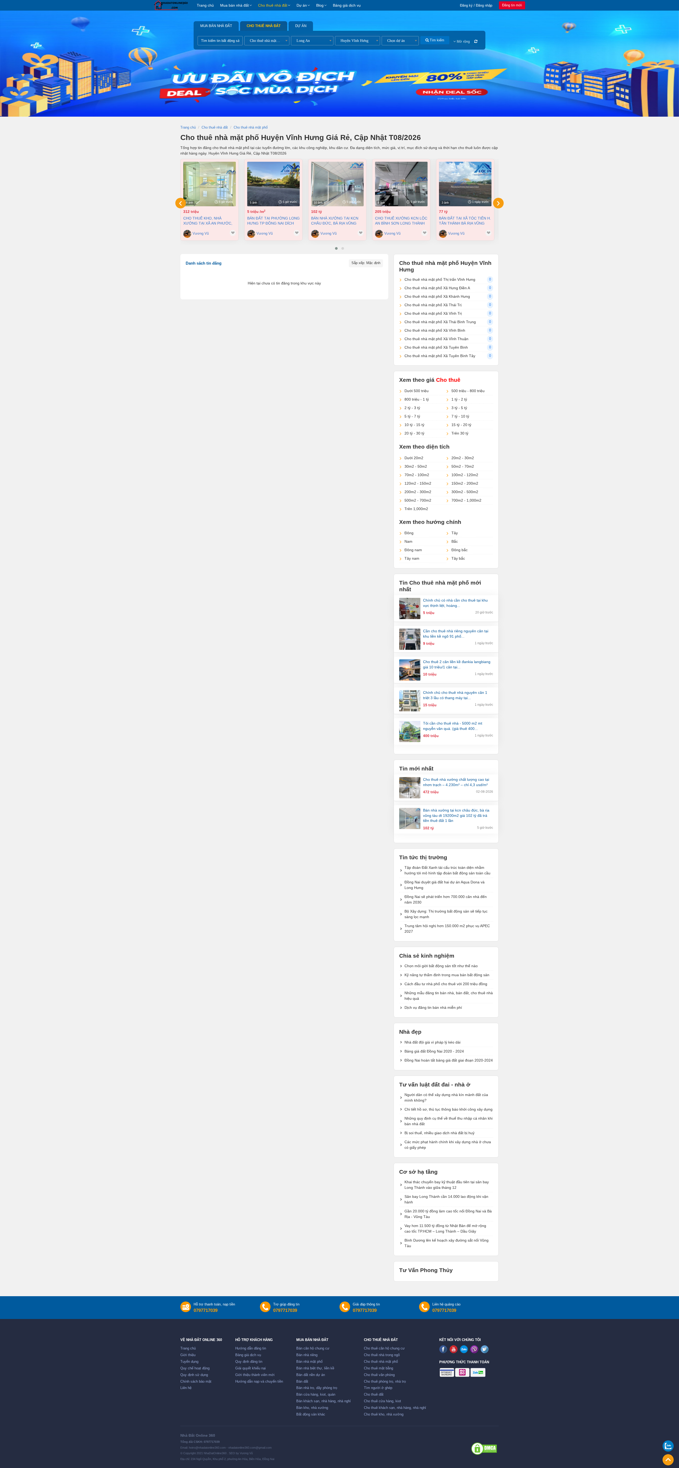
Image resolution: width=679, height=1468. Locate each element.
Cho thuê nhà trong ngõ (382, 1355)
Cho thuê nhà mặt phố (381, 1362)
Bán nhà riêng (306, 1355)
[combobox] (266, 40)
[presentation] (180, 203)
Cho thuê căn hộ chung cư (384, 1348)
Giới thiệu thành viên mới (255, 1375)
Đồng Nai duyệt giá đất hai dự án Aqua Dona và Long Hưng (444, 885)
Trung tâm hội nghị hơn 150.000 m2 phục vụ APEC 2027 (447, 929)
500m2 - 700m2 (417, 500)
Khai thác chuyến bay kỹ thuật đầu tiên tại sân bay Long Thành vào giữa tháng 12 (446, 1185)
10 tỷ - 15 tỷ (414, 425)
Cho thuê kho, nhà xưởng (383, 1414)
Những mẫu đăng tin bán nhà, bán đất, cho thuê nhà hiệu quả (448, 996)
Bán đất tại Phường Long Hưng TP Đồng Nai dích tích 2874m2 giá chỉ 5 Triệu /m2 (273, 220)
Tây (454, 533)
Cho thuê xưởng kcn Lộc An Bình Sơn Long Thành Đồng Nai (401, 220)
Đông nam (413, 550)
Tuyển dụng (189, 1362)
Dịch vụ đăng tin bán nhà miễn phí (433, 1007)
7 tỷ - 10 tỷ (460, 416)
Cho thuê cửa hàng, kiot (382, 1401)
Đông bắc (459, 550)
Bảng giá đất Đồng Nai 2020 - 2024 (434, 1051)
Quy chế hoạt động (195, 1368)
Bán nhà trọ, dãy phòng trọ (316, 1388)
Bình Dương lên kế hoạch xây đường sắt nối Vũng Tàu (446, 1243)
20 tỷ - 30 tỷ (414, 433)
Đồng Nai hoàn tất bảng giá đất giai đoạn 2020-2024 (448, 1060)
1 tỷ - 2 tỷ (459, 399)
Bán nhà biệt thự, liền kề (315, 1368)
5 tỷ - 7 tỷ (412, 416)
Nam (408, 541)
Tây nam (411, 558)
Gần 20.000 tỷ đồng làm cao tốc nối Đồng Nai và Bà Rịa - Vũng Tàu (448, 1214)
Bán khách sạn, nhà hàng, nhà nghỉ (323, 1401)
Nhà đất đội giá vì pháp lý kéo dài (432, 1042)
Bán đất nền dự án (310, 1375)
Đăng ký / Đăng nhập (476, 5)
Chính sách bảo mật (195, 1381)
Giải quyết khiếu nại (250, 1368)
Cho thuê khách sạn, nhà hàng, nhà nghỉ (395, 1408)
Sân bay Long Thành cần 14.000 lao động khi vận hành (446, 1199)
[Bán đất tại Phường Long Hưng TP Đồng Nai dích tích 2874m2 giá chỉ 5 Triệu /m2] (273, 184)
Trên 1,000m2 (416, 509)
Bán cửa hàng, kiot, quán (315, 1394)
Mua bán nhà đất (234, 5)
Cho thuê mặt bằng (378, 1368)
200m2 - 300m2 (417, 492)
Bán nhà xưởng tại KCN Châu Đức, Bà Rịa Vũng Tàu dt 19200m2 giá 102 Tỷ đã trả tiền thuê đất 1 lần (336, 220)
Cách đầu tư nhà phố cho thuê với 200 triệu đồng (445, 984)
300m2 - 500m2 (464, 492)
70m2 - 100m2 (416, 475)
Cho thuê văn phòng (379, 1375)
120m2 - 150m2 (417, 483)
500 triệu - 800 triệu (468, 391)
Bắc (454, 541)
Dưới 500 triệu (416, 391)
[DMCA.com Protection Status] (484, 1448)
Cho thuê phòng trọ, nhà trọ (385, 1381)
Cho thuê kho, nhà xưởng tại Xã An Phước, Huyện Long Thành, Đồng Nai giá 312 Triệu (209, 220)
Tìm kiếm (436, 40)
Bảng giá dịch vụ (347, 5)
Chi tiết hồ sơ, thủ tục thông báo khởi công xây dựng (448, 1109)
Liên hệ (185, 1388)
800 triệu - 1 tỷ (416, 399)
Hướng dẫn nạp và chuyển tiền (259, 1381)
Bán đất (302, 1381)
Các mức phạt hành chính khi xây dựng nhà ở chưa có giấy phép (447, 1145)
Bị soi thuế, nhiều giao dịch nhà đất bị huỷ (439, 1133)
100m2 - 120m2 (464, 475)
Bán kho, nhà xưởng (312, 1408)
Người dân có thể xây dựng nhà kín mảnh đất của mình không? (446, 1097)
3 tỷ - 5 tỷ (459, 408)
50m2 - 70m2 (462, 466)
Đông (409, 533)
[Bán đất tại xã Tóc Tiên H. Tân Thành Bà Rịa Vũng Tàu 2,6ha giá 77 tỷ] (465, 184)
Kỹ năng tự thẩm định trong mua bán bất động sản (446, 975)
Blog (320, 5)
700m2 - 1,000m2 (466, 500)
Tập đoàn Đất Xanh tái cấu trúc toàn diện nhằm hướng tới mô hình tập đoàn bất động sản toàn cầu (447, 870)
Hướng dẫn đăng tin (250, 1348)
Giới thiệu (187, 1355)
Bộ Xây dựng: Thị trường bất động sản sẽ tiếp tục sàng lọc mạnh (446, 914)
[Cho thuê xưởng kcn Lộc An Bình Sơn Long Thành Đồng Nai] (401, 184)
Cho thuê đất (374, 1394)
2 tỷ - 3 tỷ (412, 408)
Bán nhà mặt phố (309, 1362)
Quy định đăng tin (248, 1362)
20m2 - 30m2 (462, 458)
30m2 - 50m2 (415, 466)
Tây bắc (458, 558)
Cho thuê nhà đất (272, 5)
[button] (336, 248)
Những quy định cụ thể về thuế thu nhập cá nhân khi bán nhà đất (448, 1121)
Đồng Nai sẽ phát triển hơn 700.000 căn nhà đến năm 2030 (445, 899)
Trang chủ (205, 5)
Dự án (302, 5)
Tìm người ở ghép (378, 1388)
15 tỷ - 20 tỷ (461, 425)
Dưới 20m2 (413, 458)
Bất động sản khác (310, 1414)
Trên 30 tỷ (459, 433)
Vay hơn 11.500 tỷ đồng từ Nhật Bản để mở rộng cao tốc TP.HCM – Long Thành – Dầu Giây (445, 1228)
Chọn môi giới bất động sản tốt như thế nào (441, 966)
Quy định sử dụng (194, 1375)
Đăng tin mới (512, 5)
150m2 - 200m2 (464, 483)
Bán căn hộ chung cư (312, 1348)
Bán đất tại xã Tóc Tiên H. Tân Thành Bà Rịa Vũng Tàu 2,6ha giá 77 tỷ (465, 220)
